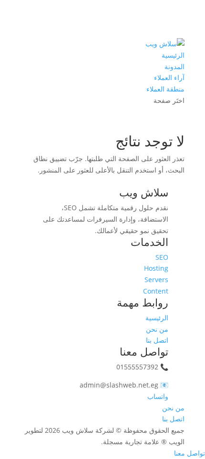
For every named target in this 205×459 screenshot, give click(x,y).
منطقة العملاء (165, 88)
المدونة (174, 66)
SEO (161, 257)
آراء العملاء (169, 77)
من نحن (157, 329)
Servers (156, 279)
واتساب (157, 396)
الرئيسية (173, 55)
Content (155, 291)
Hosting (156, 268)
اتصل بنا (157, 340)
